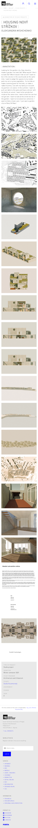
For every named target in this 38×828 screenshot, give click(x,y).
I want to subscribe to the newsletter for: (18, 754)
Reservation (9, 784)
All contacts (9, 731)
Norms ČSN (8, 777)
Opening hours (10, 786)
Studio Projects (20, 8)
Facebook (7, 813)
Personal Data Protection (13, 803)
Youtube (7, 817)
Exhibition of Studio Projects (15, 17)
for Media (8, 798)
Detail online (9, 779)
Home (5, 8)
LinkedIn (7, 820)
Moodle (7, 770)
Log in (7, 754)
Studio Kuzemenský (10, 684)
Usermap (8, 775)
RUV (6, 782)
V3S (6, 789)
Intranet (8, 763)
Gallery (11, 8)
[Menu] (35, 3)
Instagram (8, 815)
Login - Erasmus (10, 773)
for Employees (9, 801)
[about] (9, 717)
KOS (6, 768)
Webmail (7, 766)
